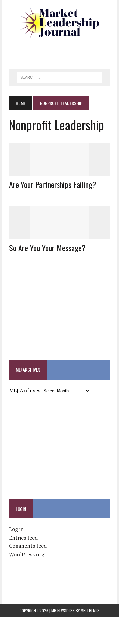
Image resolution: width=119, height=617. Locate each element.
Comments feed (28, 545)
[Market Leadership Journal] (59, 23)
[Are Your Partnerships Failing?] (59, 171)
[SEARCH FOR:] (59, 76)
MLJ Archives (24, 390)
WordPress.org (26, 554)
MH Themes (90, 610)
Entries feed (23, 537)
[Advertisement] (64, 51)
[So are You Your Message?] (59, 234)
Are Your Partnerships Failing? (52, 184)
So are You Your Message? (47, 247)
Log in (16, 529)
